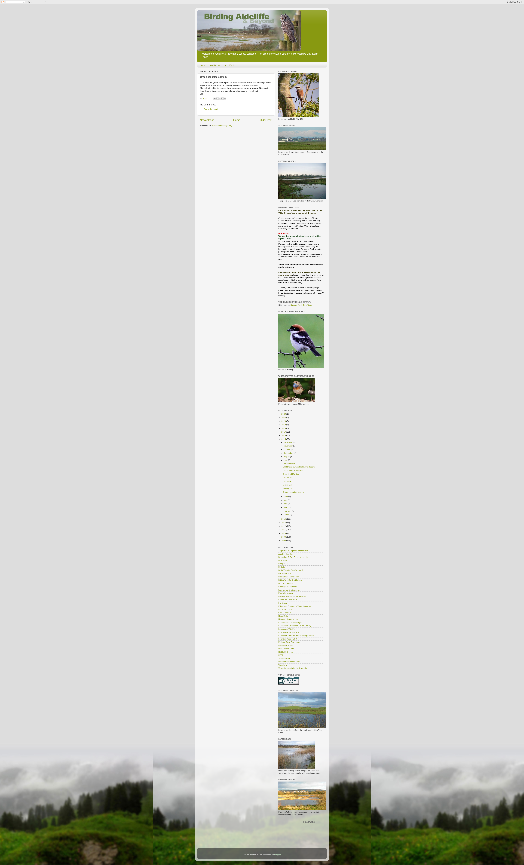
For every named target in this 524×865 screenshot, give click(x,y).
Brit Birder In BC (285, 574)
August (287, 457)
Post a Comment (210, 109)
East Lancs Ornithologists (289, 590)
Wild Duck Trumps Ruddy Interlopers (299, 467)
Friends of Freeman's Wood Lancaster (295, 606)
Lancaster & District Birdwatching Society (296, 636)
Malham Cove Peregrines (289, 642)
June (286, 497)
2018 (283, 428)
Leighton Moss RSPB (287, 639)
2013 (283, 523)
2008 (283, 541)
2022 (283, 418)
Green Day (287, 485)
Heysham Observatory (288, 619)
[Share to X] (219, 98)
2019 (283, 425)
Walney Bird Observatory (289, 662)
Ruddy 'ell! (287, 478)
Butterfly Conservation (287, 587)
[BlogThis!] (217, 98)
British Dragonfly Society (288, 577)
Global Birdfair (284, 613)
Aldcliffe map (215, 65)
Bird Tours (282, 560)
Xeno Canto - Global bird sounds (292, 668)
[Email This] (214, 98)
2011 (283, 530)
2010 (283, 533)
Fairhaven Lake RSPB (287, 600)
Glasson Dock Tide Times (301, 305)
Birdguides (283, 564)
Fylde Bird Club (285, 609)
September (289, 453)
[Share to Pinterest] (225, 98)
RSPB (280, 655)
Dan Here (287, 481)
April (286, 504)
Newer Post (207, 120)
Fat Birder (282, 603)
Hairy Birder (283, 616)
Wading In (287, 488)
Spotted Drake (289, 463)
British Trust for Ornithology (290, 580)
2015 (283, 439)
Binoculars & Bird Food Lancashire (293, 557)
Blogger (277, 855)
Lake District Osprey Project (290, 623)
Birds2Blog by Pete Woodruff (290, 570)
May (286, 500)
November (288, 446)
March (287, 507)
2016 (283, 435)
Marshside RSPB (285, 645)
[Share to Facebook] (222, 98)
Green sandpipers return (293, 492)
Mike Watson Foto (286, 649)
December (288, 442)
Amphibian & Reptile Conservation (293, 551)
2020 (283, 421)
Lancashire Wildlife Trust (289, 632)
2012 (283, 526)
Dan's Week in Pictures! (293, 471)
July (286, 460)
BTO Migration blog (286, 583)
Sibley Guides (284, 659)
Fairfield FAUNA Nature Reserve (292, 596)
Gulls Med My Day (291, 474)
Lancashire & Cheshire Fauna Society (294, 626)
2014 (283, 519)
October (287, 449)
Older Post (266, 120)
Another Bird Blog (286, 554)
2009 (283, 537)
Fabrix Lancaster (285, 593)
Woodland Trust (285, 665)
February (288, 511)
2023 (283, 414)
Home (202, 65)
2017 (283, 432)
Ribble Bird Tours (285, 652)
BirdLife (281, 567)
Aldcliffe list (230, 65)
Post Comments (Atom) (222, 126)
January (287, 514)
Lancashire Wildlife (286, 629)
